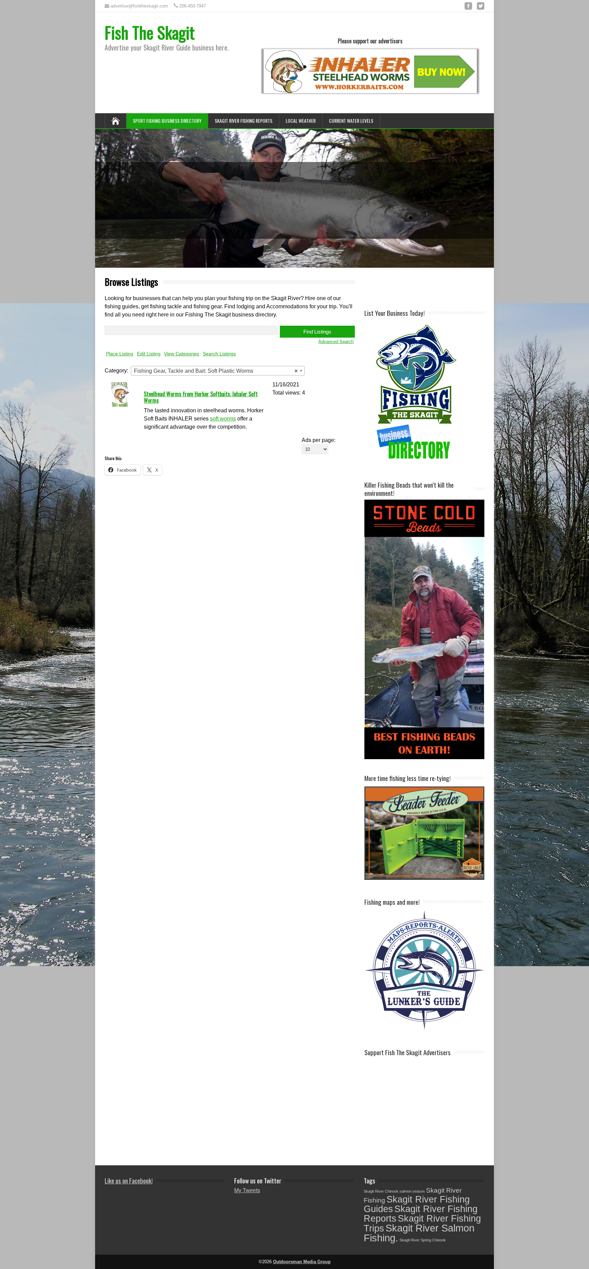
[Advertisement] (444, 287)
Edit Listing (149, 353)
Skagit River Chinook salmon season (394, 1191)
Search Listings (219, 353)
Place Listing (119, 353)
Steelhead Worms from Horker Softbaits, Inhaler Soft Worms (201, 397)
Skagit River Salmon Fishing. (419, 1232)
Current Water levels (351, 120)
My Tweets (247, 1190)
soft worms (223, 419)
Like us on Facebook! (129, 1180)
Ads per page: (318, 440)
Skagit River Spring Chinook (422, 1240)
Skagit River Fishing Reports (243, 120)
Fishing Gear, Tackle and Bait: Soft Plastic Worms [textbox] (216, 371)
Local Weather (301, 120)
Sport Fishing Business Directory (167, 120)
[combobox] (218, 370)
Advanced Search (335, 341)
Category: (116, 370)
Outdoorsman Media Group (302, 1261)
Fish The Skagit (150, 32)
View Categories (181, 353)
